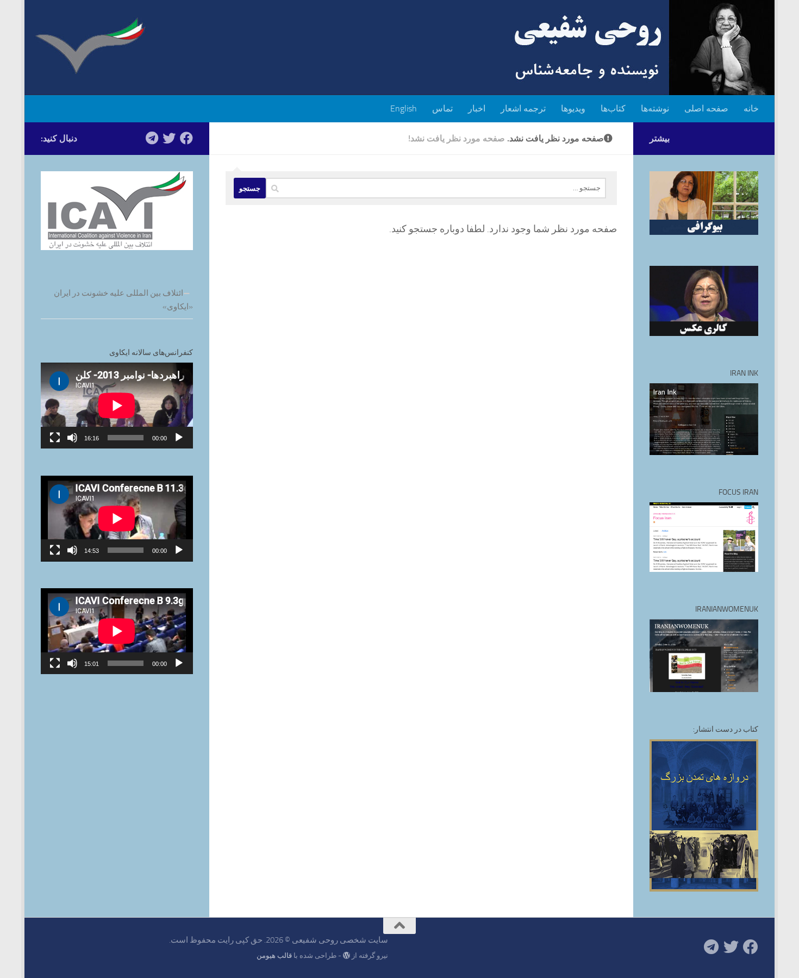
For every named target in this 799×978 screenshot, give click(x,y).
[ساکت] (72, 437)
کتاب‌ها (613, 108)
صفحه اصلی (706, 108)
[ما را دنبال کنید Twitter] (169, 138)
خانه (751, 108)
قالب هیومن (274, 955)
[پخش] (178, 437)
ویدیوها (573, 108)
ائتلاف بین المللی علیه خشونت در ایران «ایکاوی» (123, 300)
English (403, 108)
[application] (117, 405)
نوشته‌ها (655, 108)
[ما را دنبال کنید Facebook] (186, 138)
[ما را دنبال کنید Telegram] (151, 138)
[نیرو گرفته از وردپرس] (346, 955)
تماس (442, 108)
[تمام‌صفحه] (54, 437)
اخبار (476, 108)
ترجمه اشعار (523, 108)
